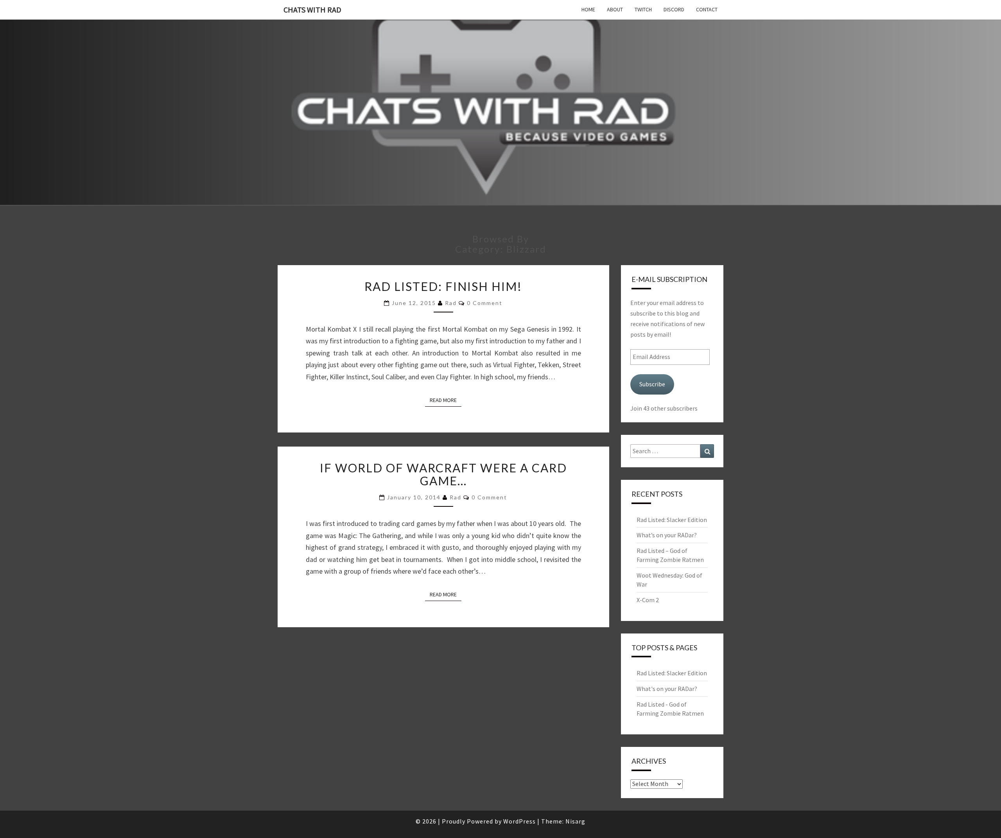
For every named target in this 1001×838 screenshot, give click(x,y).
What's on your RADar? (667, 689)
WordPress (519, 821)
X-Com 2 (648, 600)
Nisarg (575, 821)
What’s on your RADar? (667, 535)
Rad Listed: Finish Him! (443, 286)
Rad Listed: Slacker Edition (672, 520)
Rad (451, 303)
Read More (445, 400)
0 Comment (484, 303)
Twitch (643, 9)
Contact (707, 9)
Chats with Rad (312, 9)
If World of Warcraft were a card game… (443, 474)
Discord (674, 9)
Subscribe (652, 384)
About (615, 9)
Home (588, 9)
